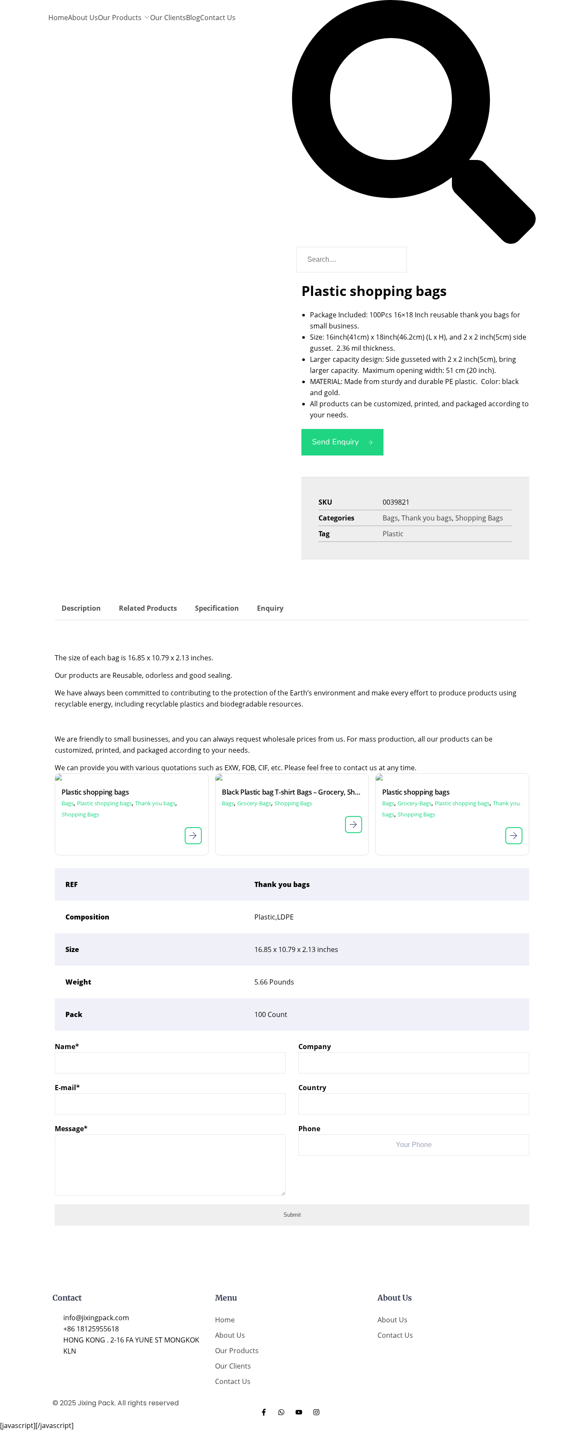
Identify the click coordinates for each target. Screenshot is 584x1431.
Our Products (120, 17)
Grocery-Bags (254, 803)
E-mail (67, 1087)
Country (312, 1087)
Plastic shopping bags (95, 792)
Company (314, 1046)
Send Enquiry (335, 442)
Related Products (148, 608)
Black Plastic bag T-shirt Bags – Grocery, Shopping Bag (292, 792)
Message (71, 1128)
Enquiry (270, 608)
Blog (193, 17)
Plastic (393, 533)
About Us (83, 17)
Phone (309, 1128)
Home (58, 17)
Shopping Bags (479, 518)
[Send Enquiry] (193, 835)
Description (81, 608)
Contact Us (218, 17)
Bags (390, 518)
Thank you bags (426, 518)
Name (67, 1046)
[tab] (81, 608)
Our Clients (168, 17)
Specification (217, 608)
